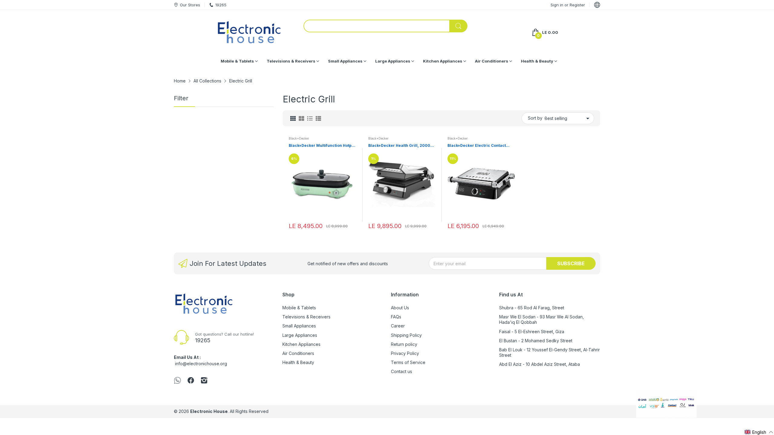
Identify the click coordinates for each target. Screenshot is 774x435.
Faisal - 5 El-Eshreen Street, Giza (531, 331)
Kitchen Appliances (301, 344)
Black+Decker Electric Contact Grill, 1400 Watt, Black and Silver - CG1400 (479, 145)
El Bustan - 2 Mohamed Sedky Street (535, 340)
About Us (400, 307)
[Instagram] (204, 381)
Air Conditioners (298, 353)
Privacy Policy (405, 353)
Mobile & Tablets (299, 307)
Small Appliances (299, 325)
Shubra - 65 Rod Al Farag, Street (531, 307)
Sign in (557, 4)
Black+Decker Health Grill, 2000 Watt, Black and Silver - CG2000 (399, 145)
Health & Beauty (298, 362)
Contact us (401, 371)
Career (398, 325)
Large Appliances (299, 335)
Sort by (535, 118)
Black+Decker (299, 138)
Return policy (404, 344)
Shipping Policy (406, 335)
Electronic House (209, 411)
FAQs (396, 316)
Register (577, 4)
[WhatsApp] (177, 381)
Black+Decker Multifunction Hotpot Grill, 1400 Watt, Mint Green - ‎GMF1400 (322, 145)
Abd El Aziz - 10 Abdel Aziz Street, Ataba (539, 364)
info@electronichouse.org (201, 363)
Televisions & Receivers (306, 316)
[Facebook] (190, 381)
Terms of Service (408, 362)
